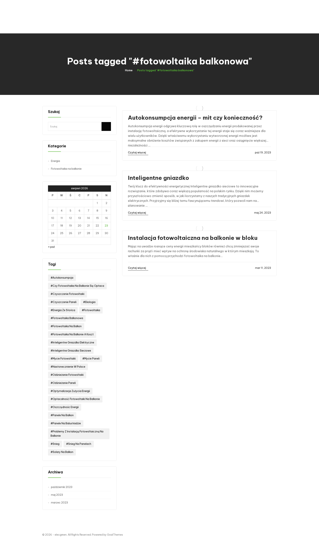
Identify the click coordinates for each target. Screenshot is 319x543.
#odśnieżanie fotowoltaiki (67, 374)
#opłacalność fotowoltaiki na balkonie (75, 399)
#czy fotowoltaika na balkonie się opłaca (77, 285)
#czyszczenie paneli (63, 302)
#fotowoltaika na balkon (66, 326)
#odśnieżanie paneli (63, 383)
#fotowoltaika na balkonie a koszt (72, 334)
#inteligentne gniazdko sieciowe (71, 350)
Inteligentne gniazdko (158, 177)
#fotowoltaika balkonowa (67, 318)
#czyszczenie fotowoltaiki (67, 294)
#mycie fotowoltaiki (63, 358)
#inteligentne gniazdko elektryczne (72, 342)
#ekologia (89, 302)
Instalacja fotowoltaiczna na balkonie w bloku (193, 237)
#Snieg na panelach (78, 444)
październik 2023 (61, 487)
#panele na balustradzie (66, 423)
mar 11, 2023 (263, 268)
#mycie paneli (91, 358)
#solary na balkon (62, 452)
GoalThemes (115, 534)
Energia (55, 161)
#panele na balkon (62, 415)
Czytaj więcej (137, 152)
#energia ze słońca (63, 310)
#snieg (55, 444)
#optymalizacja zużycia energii (70, 391)
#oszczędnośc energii (65, 407)
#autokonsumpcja (62, 277)
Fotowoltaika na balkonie (66, 168)
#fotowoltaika (91, 310)
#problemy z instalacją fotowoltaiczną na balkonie (77, 434)
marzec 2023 (59, 502)
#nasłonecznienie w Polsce (68, 366)
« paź (51, 247)
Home (129, 70)
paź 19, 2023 (263, 152)
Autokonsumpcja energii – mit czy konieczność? (195, 117)
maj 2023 (57, 494)
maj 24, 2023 (262, 212)
